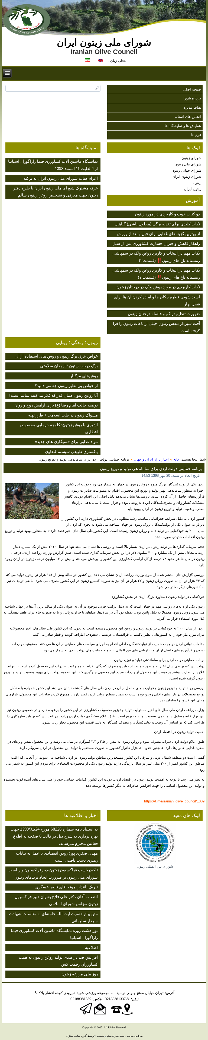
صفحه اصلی (192, 89)
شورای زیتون (191, 158)
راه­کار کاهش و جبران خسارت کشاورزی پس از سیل (156, 243)
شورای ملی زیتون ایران (104, 42)
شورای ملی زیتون (187, 164)
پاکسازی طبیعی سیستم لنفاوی (71, 451)
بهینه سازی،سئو (116, 1035)
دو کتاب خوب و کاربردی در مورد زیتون (167, 214)
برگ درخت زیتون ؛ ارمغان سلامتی (69, 366)
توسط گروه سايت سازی (80, 1035)
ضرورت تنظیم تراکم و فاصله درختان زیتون (164, 313)
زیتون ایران (192, 189)
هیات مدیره (192, 107)
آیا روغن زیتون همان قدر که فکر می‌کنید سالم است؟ (53, 395)
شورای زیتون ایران (187, 177)
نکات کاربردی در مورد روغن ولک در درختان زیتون (158, 287)
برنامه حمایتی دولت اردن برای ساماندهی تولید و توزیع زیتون (151, 468)
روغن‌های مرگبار (84, 376)
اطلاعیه (91, 947)
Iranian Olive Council (104, 51)
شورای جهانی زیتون (186, 170)
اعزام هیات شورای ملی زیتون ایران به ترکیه (61, 178)
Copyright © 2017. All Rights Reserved (104, 1027)
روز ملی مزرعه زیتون (79, 974)
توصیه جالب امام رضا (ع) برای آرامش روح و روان (56, 405)
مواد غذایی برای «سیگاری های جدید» (66, 441)
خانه (176, 459)
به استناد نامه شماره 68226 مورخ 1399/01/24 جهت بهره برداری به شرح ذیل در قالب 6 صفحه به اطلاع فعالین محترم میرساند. (54, 836)
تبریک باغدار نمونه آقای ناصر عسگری (66, 887)
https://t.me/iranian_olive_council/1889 (174, 801)
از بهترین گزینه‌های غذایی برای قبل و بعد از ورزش (158, 233)
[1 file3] (32, 502)
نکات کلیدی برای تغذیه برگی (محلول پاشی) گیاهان (157, 224)
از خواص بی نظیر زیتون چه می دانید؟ (66, 385)
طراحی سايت (135, 1035)
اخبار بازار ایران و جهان (151, 459)
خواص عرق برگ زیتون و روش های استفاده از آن (56, 356)
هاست (100, 1035)
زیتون (197, 183)
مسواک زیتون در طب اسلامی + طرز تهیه (63, 415)
